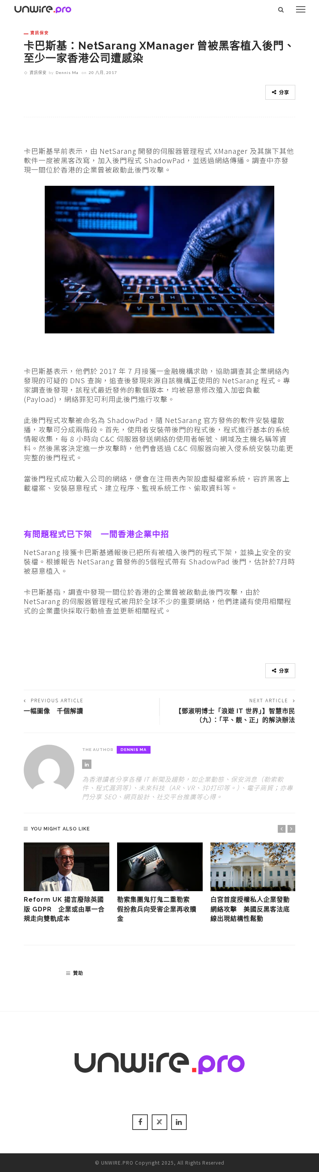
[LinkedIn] (86, 764)
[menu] (300, 9)
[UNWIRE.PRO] (43, 8)
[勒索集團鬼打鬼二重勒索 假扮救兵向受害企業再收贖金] (160, 867)
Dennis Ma (67, 72)
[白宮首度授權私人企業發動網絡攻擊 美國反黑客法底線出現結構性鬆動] (253, 867)
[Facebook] (140, 1122)
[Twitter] (159, 1122)
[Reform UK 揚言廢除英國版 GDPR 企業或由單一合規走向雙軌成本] (66, 867)
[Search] (281, 9)
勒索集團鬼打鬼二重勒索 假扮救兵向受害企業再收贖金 (156, 909)
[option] (66, 883)
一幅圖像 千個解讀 (53, 711)
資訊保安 (39, 32)
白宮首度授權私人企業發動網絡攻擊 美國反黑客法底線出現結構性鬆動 (250, 909)
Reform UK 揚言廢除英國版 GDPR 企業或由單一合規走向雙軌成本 (64, 909)
